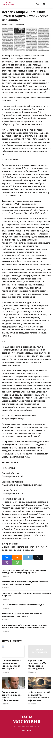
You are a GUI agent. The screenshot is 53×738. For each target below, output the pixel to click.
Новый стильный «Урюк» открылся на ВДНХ (23, 604)
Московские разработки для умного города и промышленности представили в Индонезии (24, 626)
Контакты (26, 730)
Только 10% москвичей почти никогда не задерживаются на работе (22, 614)
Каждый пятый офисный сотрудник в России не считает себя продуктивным (25, 582)
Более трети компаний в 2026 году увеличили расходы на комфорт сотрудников (24, 571)
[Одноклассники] (17, 557)
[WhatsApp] (17, 562)
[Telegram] (28, 557)
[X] (38, 557)
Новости (20, 25)
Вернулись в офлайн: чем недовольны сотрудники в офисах (26, 594)
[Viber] (7, 562)
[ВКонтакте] (7, 557)
